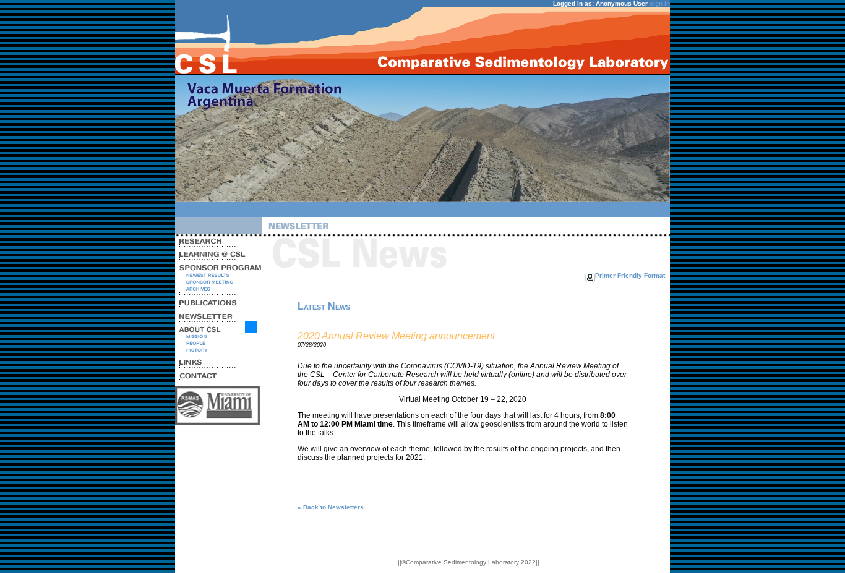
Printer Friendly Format (630, 275)
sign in (660, 3)
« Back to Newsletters (331, 507)
